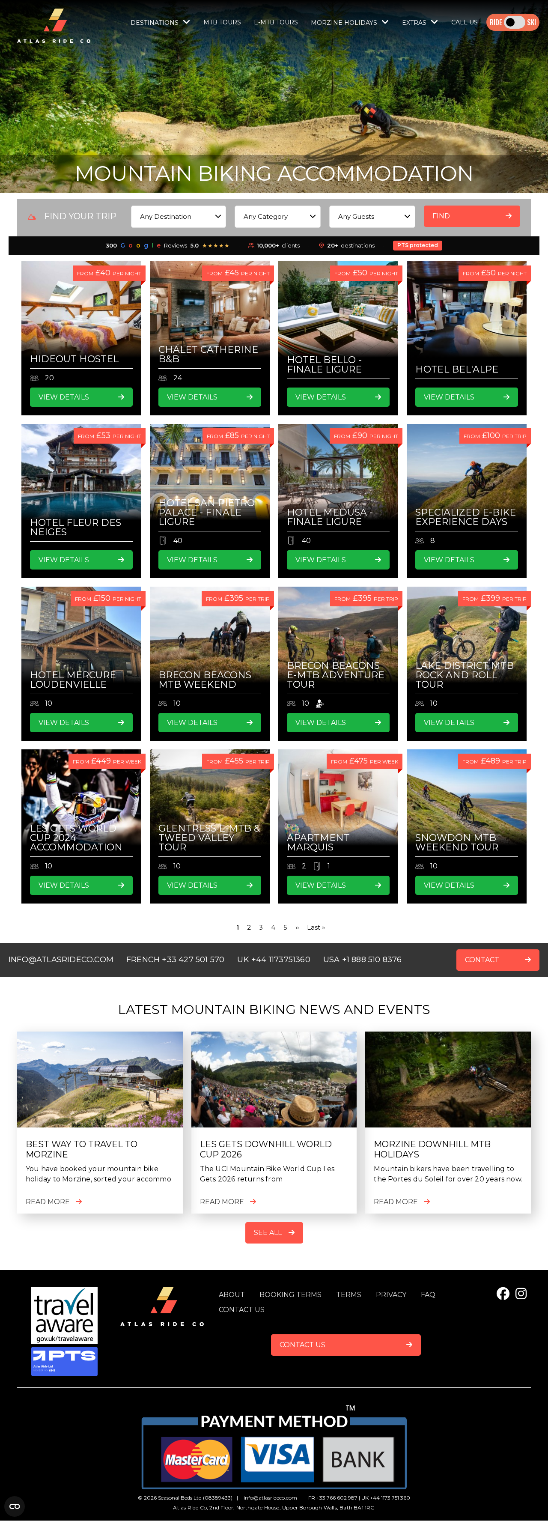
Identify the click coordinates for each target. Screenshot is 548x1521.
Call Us (464, 22)
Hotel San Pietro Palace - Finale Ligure (206, 512)
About (232, 1295)
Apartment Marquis (318, 842)
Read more (48, 1202)
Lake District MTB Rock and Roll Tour (464, 675)
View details (64, 397)
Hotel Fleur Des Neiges (75, 527)
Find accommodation (465, 219)
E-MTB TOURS (276, 22)
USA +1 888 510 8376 (362, 959)
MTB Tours (222, 22)
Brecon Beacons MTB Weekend (204, 679)
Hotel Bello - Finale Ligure (324, 364)
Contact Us (302, 1345)
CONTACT (482, 960)
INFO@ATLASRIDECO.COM (61, 959)
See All (268, 1233)
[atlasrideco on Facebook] (503, 1294)
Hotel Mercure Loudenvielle (73, 679)
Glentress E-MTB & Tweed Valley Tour (209, 838)
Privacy (391, 1295)
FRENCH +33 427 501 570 (175, 959)
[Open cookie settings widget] (14, 1506)
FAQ (428, 1295)
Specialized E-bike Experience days (465, 517)
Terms (348, 1295)
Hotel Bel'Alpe (456, 369)
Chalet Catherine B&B (208, 354)
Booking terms (290, 1295)
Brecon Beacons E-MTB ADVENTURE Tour (335, 675)
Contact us (242, 1310)
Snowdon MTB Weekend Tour (456, 842)
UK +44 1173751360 (273, 959)
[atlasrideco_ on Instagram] (521, 1294)
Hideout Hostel (74, 359)
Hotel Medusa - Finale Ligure (330, 517)
